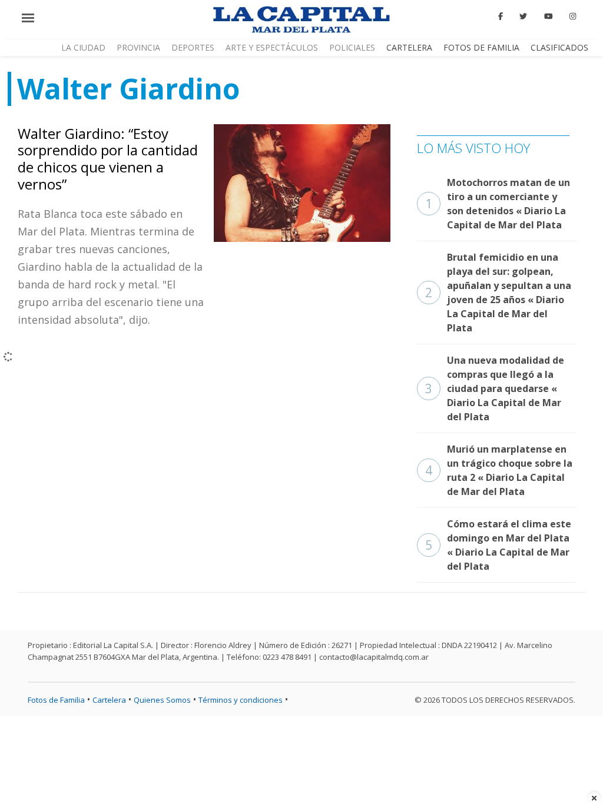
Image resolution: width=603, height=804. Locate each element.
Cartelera (409, 47)
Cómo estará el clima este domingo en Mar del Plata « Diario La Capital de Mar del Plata (498, 545)
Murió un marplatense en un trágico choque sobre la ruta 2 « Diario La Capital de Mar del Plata (498, 470)
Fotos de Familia (481, 47)
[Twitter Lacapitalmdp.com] (524, 16)
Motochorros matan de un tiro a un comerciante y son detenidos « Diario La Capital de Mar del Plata (497, 203)
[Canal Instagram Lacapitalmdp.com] (572, 16)
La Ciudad (83, 47)
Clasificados (559, 47)
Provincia (138, 47)
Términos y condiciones (240, 700)
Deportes (192, 47)
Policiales (352, 47)
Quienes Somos (162, 700)
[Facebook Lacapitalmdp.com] (500, 16)
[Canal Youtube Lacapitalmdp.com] (548, 16)
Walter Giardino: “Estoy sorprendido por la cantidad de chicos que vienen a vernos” (108, 159)
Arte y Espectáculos (272, 47)
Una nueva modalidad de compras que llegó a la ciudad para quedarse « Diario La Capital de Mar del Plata (494, 388)
